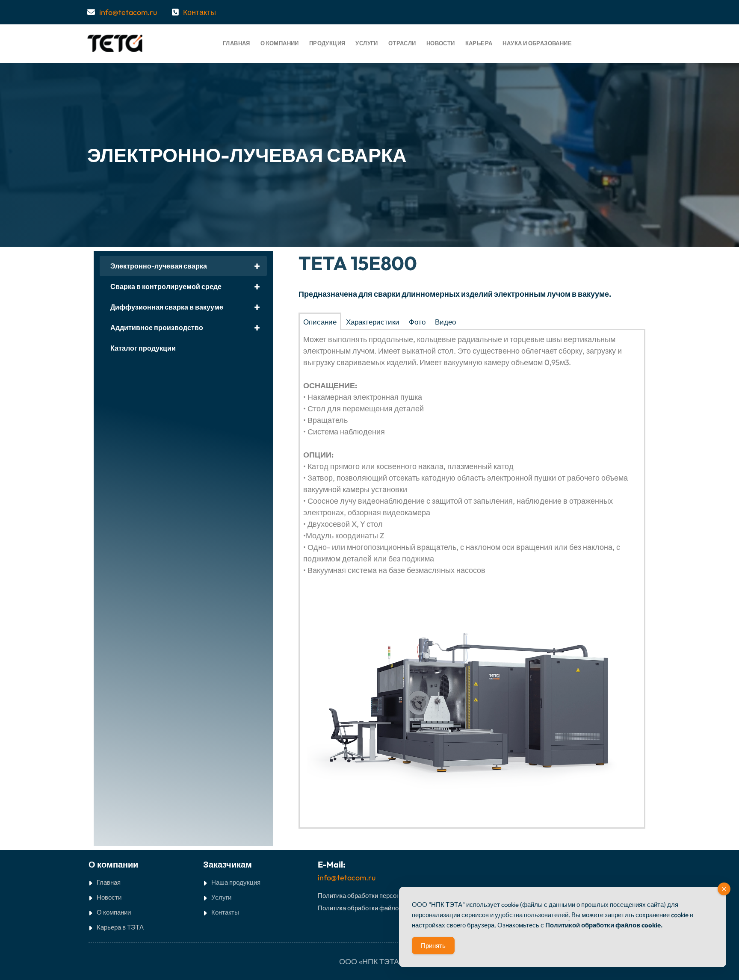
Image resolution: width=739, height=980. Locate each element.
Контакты (199, 12)
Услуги (221, 897)
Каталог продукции (143, 348)
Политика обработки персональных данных (382, 895)
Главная (109, 882)
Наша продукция (235, 882)
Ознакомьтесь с (580, 925)
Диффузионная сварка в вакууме (185, 307)
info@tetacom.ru (128, 12)
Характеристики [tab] (372, 321)
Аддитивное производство (185, 327)
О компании (114, 912)
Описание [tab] (320, 321)
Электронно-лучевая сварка (185, 266)
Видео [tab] (445, 321)
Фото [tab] (417, 321)
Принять (433, 945)
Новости (109, 897)
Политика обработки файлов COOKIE (373, 908)
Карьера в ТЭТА (120, 927)
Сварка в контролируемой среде (185, 286)
